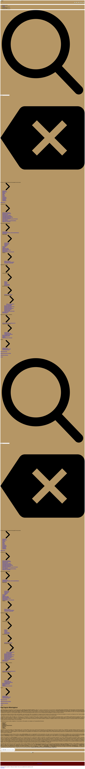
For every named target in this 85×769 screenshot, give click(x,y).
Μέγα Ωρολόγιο (7, 285)
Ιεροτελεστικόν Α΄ (5, 214)
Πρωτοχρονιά (6, 243)
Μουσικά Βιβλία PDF (6, 684)
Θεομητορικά (4, 233)
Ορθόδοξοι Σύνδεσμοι (4, 355)
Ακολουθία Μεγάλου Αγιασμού (7, 217)
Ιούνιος (3, 195)
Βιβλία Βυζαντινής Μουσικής (7, 337)
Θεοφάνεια (6, 244)
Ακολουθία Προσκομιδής (6, 213)
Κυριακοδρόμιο (5, 231)
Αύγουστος (4, 197)
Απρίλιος (4, 193)
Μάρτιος (3, 192)
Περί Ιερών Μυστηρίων (8, 294)
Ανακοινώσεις (2, 202)
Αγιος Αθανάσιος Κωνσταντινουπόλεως (9, 220)
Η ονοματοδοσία (9, 304)
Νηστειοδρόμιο (5, 312)
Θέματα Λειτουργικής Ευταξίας (5, 353)
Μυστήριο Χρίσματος (8, 305)
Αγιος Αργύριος (5, 219)
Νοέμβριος (4, 199)
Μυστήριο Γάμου (7, 310)
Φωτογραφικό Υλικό (5, 349)
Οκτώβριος (4, 198)
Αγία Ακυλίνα (6, 332)
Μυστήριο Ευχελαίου (8, 309)
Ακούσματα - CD (5, 696)
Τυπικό (1, 356)
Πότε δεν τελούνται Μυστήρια (9, 659)
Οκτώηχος (6, 282)
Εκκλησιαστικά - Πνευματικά (9, 610)
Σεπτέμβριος (4, 546)
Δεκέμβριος (4, 200)
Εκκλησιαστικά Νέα (3, 351)
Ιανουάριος (4, 190)
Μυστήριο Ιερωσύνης (8, 307)
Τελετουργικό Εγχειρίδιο (6, 215)
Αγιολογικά (4, 246)
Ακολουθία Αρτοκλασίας (6, 566)
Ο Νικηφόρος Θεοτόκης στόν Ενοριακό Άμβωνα (10, 232)
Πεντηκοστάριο (5, 250)
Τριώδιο (3, 247)
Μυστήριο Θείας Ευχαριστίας (9, 306)
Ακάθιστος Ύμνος (5, 248)
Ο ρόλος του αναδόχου (10, 652)
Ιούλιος (3, 196)
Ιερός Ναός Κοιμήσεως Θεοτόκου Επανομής (10, 218)
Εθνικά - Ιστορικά (7, 261)
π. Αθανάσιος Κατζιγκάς (8, 334)
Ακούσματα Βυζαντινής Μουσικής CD (8, 323)
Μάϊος (3, 194)
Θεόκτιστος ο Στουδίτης (6, 221)
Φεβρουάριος (4, 191)
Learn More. (2, 767)
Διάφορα (5, 245)
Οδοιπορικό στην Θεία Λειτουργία (8, 251)
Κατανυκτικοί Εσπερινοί (6, 598)
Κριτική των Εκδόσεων (6, 212)
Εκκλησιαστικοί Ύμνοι (6, 335)
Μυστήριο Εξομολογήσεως (9, 308)
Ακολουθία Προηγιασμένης (7, 216)
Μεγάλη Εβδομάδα (5, 249)
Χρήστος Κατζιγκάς (7, 333)
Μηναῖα (5, 281)
